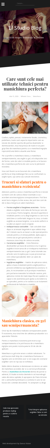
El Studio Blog (25, 27)
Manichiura (37, 96)
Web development (9, 443)
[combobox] (25, 3)
